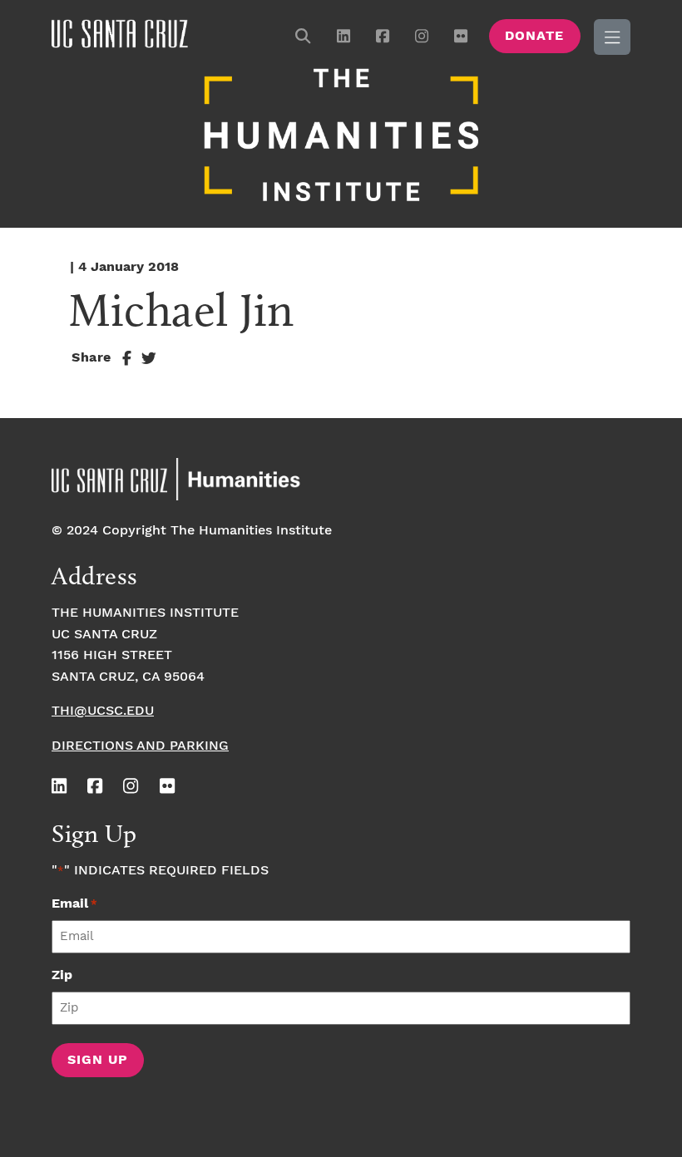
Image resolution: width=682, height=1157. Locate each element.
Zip (62, 975)
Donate (534, 36)
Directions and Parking (140, 746)
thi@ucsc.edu (103, 711)
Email (74, 904)
